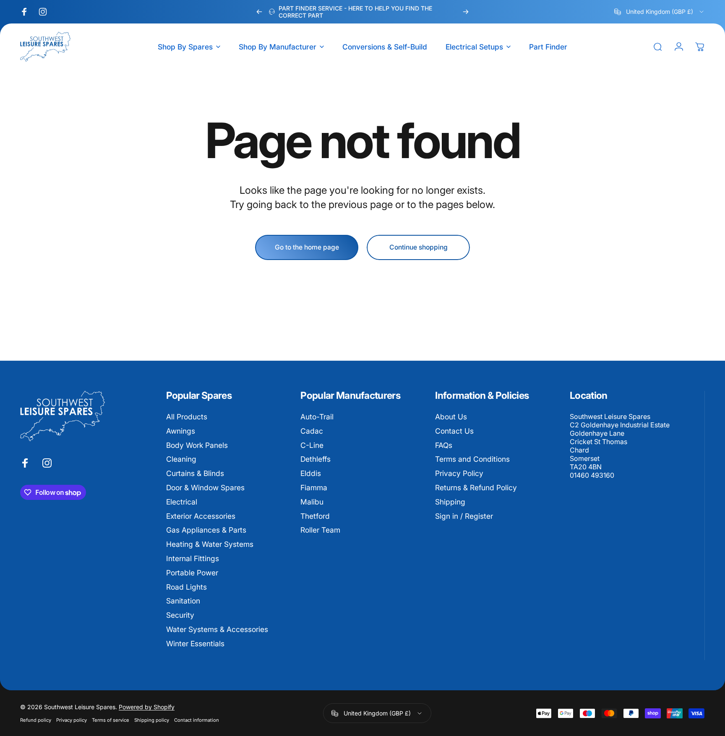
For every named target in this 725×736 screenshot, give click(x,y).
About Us (451, 416)
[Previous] (259, 11)
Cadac (311, 431)
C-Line (311, 445)
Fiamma (313, 487)
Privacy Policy (459, 473)
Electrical (181, 501)
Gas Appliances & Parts (206, 530)
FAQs (443, 445)
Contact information (196, 720)
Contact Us (454, 431)
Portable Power (192, 572)
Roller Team (320, 530)
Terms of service (110, 720)
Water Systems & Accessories (217, 629)
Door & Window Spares (205, 487)
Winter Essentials (195, 643)
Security (180, 615)
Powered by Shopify (147, 706)
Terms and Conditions (472, 459)
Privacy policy (71, 720)
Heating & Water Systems (209, 544)
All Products (186, 416)
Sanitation (183, 601)
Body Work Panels (197, 445)
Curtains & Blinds (195, 473)
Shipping (450, 501)
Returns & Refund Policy (476, 487)
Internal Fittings (192, 558)
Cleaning (181, 459)
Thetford (315, 516)
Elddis (310, 473)
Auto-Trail (317, 416)
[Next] (465, 11)
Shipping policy (151, 720)
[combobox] (659, 11)
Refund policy (35, 720)
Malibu (311, 501)
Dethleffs (315, 459)
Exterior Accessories (200, 516)
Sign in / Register (464, 516)
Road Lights (186, 587)
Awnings (180, 431)
